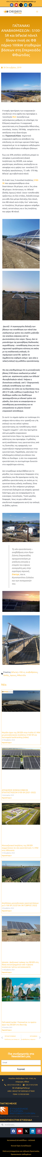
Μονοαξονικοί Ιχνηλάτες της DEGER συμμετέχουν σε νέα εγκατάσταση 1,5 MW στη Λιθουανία (20, 847)
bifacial (14, 672)
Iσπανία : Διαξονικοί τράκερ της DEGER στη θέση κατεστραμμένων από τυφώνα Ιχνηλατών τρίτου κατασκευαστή (20, 964)
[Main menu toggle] (37, 11)
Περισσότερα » (7, 742)
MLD (14, 117)
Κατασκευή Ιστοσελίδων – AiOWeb (21, 1140)
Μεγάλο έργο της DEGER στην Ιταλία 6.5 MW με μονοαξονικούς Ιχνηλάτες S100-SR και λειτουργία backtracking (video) (21, 734)
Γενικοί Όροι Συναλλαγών (21, 1146)
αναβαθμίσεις (32, 672)
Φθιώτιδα (21, 675)
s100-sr (21, 672)
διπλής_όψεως (9, 675)
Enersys (15, 574)
